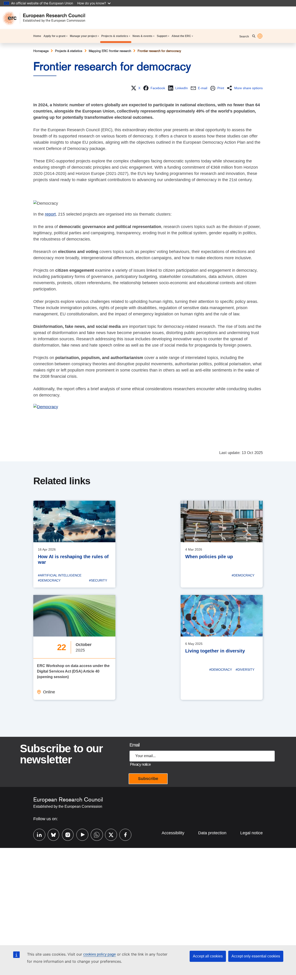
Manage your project (83, 36)
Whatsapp (94, 834)
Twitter (108, 834)
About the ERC (181, 36)
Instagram (65, 834)
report (50, 214)
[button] (260, 36)
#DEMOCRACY (49, 580)
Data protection (212, 833)
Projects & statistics (114, 36)
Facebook (123, 834)
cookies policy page (99, 954)
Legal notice (251, 833)
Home (37, 36)
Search (244, 36)
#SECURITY (98, 580)
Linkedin (37, 834)
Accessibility (173, 833)
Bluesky (51, 834)
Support (162, 36)
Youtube (80, 834)
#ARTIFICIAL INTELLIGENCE (59, 575)
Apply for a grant (54, 36)
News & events (142, 36)
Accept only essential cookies (255, 956)
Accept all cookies (208, 956)
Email (134, 744)
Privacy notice (140, 764)
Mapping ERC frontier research (110, 51)
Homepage (41, 51)
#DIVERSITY (245, 669)
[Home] (46, 18)
